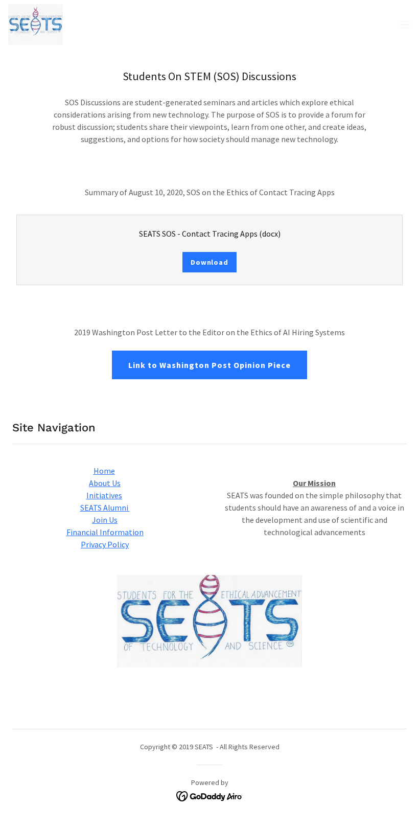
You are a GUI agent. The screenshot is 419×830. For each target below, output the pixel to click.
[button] (404, 24)
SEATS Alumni (105, 507)
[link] (35, 24)
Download (209, 262)
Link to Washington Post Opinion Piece (209, 365)
